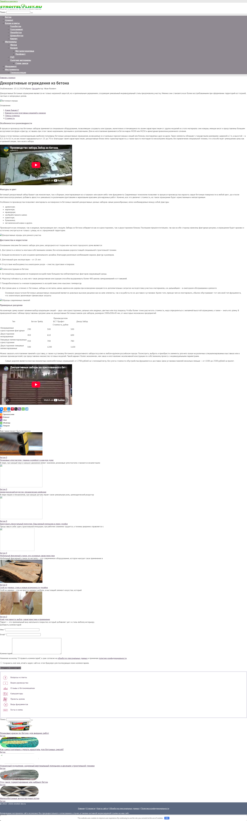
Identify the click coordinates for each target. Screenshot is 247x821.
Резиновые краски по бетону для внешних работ (24, 733)
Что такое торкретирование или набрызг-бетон (24, 782)
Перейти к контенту (9, 1)
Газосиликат (16, 29)
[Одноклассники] (5, 408)
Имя (2, 629)
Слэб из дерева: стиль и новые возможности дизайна (24, 587)
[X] (15, 408)
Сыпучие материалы (20, 60)
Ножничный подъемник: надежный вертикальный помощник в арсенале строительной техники (47, 765)
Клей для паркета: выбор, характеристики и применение (25, 619)
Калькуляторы (16, 693)
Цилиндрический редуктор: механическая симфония (23, 492)
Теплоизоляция (18, 72)
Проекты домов (17, 699)
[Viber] (19, 408)
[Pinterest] (12, 408)
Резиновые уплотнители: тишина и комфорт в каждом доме (27, 460)
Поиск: (3, 12)
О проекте (90, 808)
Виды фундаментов (19, 704)
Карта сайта (102, 808)
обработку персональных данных (72, 658)
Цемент (9, 20)
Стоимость (10, 118)
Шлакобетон (16, 35)
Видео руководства (19, 682)
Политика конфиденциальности (155, 808)
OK (167, 818)
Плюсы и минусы (12, 115)
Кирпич (13, 38)
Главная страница (7, 77)
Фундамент (11, 66)
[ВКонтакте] (1, 408)
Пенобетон (16, 32)
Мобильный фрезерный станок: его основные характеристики (27, 555)
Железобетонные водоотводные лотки (19, 798)
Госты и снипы (16, 709)
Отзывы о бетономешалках (22, 688)
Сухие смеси (21, 63)
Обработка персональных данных (124, 808)
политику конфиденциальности (113, 658)
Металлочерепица (24, 51)
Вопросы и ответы (18, 677)
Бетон (8, 17)
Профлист (20, 54)
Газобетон (15, 26)
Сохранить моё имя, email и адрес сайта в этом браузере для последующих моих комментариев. (46, 663)
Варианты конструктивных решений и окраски (25, 113)
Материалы (11, 42)
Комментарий (6, 653)
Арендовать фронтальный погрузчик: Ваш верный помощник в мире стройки (34, 523)
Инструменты (12, 69)
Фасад (13, 45)
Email (3, 634)
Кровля (13, 48)
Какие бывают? (12, 110)
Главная (81, 808)
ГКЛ (12, 57)
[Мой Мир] (8, 408)
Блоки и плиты (12, 23)
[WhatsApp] (23, 408)
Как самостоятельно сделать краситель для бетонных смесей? (32, 749)
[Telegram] (26, 408)
